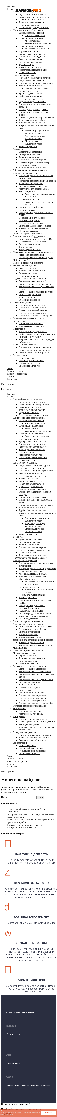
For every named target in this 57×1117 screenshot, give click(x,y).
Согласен (48, 1113)
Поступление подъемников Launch (24, 825)
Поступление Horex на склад (21, 827)
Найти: (4, 797)
